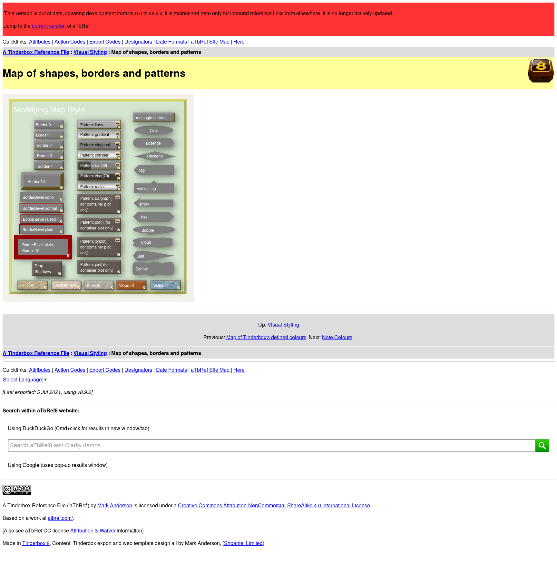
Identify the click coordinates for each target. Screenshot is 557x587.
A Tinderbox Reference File (36, 52)
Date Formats (171, 41)
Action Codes (69, 41)
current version (49, 25)
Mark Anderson (114, 505)
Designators (138, 41)
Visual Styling (90, 52)
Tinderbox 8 (36, 543)
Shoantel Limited (243, 543)
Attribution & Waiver (92, 530)
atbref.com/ (60, 517)
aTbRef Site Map (210, 41)
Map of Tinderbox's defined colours (266, 337)
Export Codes (105, 41)
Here (239, 41)
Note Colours (337, 337)
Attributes (40, 41)
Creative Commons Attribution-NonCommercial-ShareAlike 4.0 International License (274, 505)
